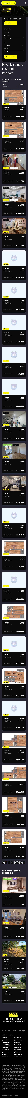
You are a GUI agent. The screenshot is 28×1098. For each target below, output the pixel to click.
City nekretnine (17, 1037)
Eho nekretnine (17, 1044)
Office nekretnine (5, 1042)
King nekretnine (5, 1051)
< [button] (3, 863)
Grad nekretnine (5, 1037)
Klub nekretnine (5, 1044)
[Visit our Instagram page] (10, 1019)
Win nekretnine (17, 1045)
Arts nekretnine (5, 1052)
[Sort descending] (22, 86)
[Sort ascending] (20, 86)
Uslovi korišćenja (20, 1021)
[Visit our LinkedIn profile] (18, 1019)
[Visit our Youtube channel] (12, 1019)
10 (18, 862)
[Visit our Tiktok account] (21, 1019)
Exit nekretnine (17, 1047)
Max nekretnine (17, 1049)
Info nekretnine (17, 1039)
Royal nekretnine (5, 1040)
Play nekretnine (5, 1049)
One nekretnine (17, 1052)
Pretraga (8, 56)
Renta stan (4, 1054)
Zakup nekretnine (18, 1054)
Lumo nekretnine (18, 1056)
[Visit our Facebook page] (7, 1019)
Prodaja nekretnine (6, 1056)
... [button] (13, 862)
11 (21, 862)
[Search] (14, 3)
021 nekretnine (5, 1039)
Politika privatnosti (8, 1021)
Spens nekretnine (6, 1045)
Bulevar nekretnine (18, 1040)
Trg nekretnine (17, 1051)
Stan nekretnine (5, 1047)
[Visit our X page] (15, 1019)
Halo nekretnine (17, 1042)
